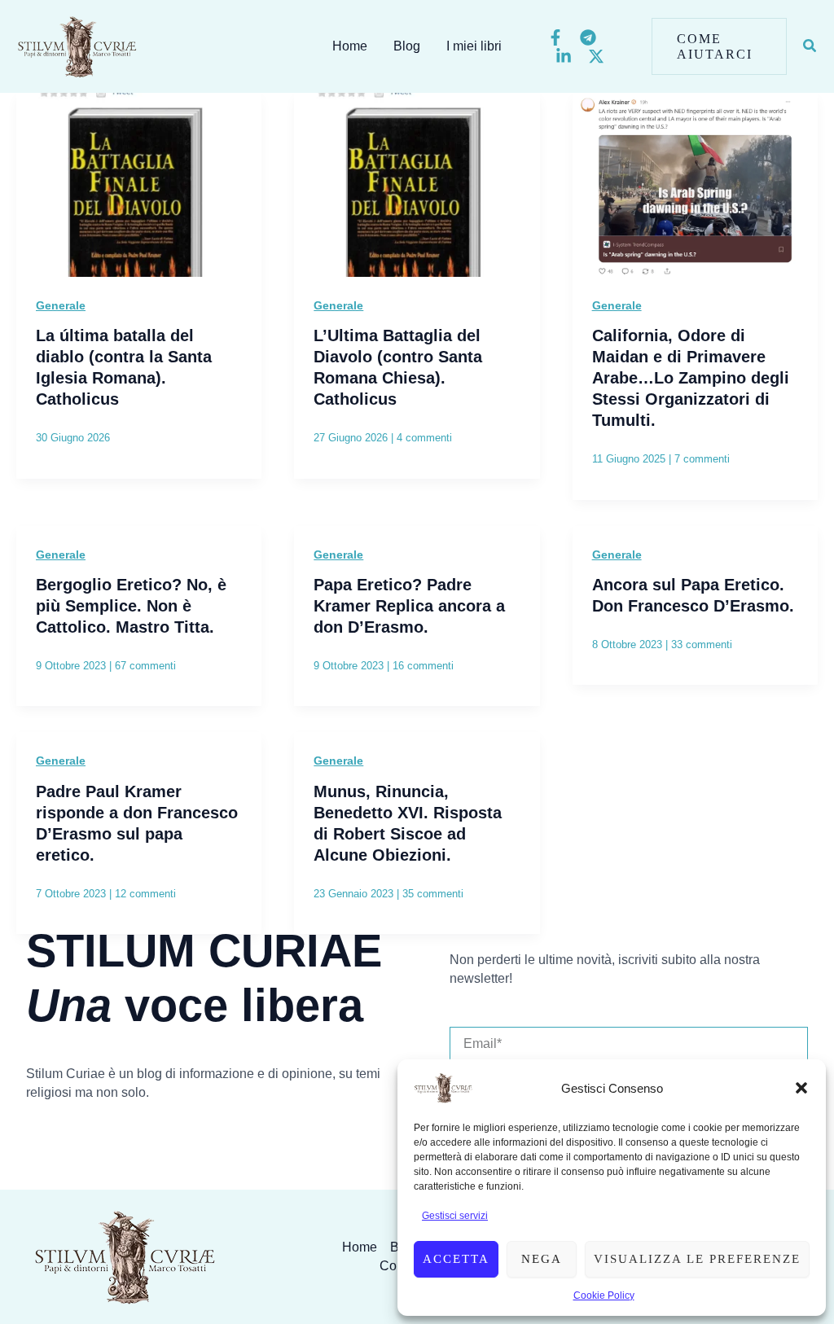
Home (349, 46)
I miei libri (474, 46)
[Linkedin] (563, 56)
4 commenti (424, 438)
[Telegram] (588, 37)
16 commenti (423, 666)
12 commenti (145, 894)
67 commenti (145, 666)
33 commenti (701, 644)
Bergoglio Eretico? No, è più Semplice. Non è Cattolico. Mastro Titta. (131, 606)
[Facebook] (555, 37)
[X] (596, 56)
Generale (61, 305)
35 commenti (432, 894)
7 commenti (702, 459)
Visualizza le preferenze (697, 1258)
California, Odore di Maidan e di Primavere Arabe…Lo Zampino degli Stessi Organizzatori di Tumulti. (690, 378)
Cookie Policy (603, 1295)
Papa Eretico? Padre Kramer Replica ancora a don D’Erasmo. (409, 606)
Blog (406, 46)
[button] (801, 1088)
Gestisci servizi (455, 1215)
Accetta (456, 1258)
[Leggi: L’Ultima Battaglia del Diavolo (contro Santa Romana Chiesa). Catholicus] (416, 184)
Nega (541, 1258)
